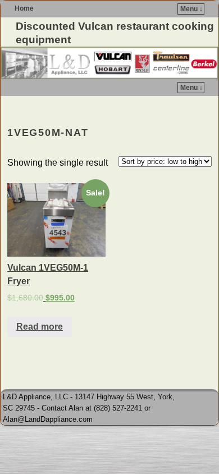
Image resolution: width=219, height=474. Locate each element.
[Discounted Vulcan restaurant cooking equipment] (109, 63)
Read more (39, 326)
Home (24, 8)
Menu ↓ (191, 9)
